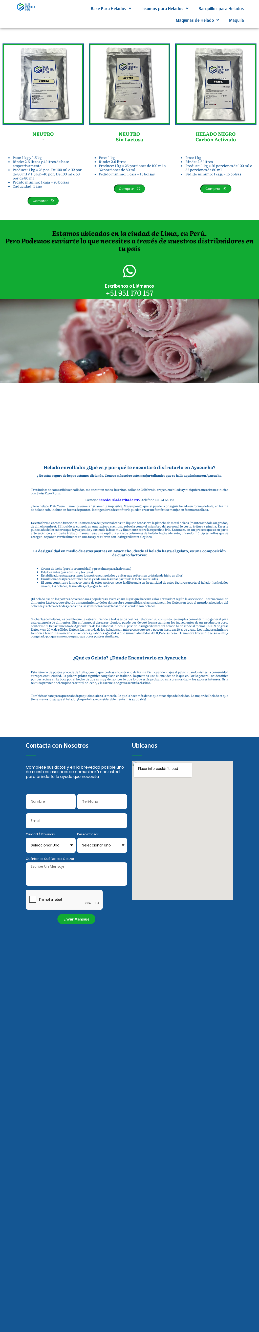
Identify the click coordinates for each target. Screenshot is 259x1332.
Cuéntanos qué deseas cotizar (50, 859)
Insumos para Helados (162, 8)
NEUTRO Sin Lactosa (129, 136)
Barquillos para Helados (221, 8)
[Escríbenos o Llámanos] (129, 271)
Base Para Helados (108, 8)
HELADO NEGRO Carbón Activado (216, 136)
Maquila (236, 20)
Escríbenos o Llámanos (129, 285)
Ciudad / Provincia (40, 834)
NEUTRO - (43, 136)
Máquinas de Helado (195, 20)
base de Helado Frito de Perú (120, 499)
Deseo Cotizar (87, 834)
